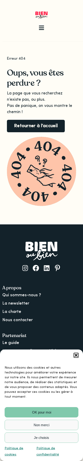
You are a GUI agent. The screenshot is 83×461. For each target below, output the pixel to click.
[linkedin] (47, 268)
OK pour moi (41, 412)
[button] (76, 355)
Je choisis (41, 438)
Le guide (10, 343)
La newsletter (15, 303)
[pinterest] (57, 268)
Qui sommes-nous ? (21, 295)
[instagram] (25, 268)
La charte (11, 312)
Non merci (41, 425)
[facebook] (36, 268)
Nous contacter (17, 320)
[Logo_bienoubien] (41, 14)
